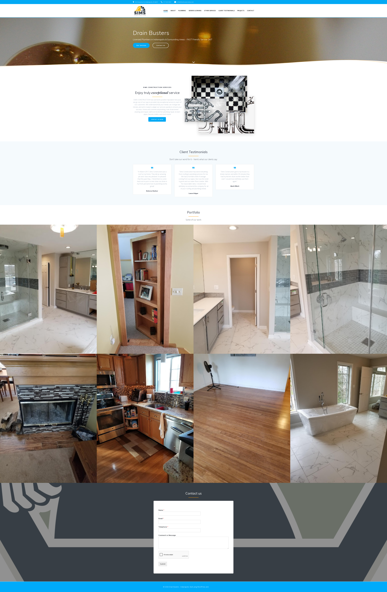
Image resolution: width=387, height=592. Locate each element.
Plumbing (182, 10)
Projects (240, 10)
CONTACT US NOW (157, 119)
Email (161, 518)
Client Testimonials (226, 10)
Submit (162, 564)
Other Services (210, 10)
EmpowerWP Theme (216, 587)
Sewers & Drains (195, 10)
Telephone (163, 527)
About (173, 10)
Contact (250, 10)
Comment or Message (167, 535)
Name (161, 510)
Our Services (141, 45)
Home (165, 10)
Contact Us (160, 45)
